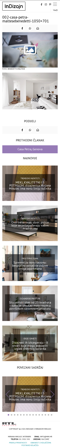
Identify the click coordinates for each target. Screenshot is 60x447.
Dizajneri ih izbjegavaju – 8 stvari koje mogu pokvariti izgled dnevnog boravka (30, 345)
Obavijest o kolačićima (40, 442)
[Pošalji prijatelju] (37, 28)
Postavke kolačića (30, 445)
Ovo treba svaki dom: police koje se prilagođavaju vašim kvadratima (30, 225)
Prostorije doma (30, 258)
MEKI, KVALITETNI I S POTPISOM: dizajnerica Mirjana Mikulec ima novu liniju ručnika (30, 185)
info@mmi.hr (46, 436)
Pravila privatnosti (18, 442)
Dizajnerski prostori (30, 298)
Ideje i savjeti (30, 338)
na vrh (55, 423)
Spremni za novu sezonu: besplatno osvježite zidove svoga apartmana (30, 265)
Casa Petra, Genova (30, 149)
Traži (55, 10)
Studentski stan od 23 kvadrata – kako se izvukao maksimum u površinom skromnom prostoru (30, 305)
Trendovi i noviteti (30, 178)
